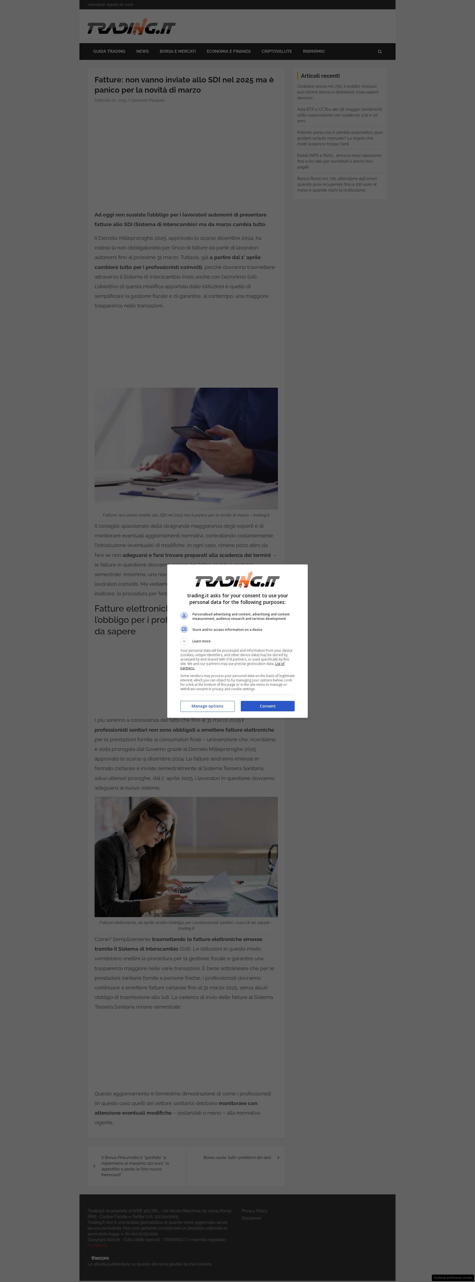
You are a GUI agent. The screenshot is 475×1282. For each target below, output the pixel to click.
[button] (237, 641)
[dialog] (237, 641)
